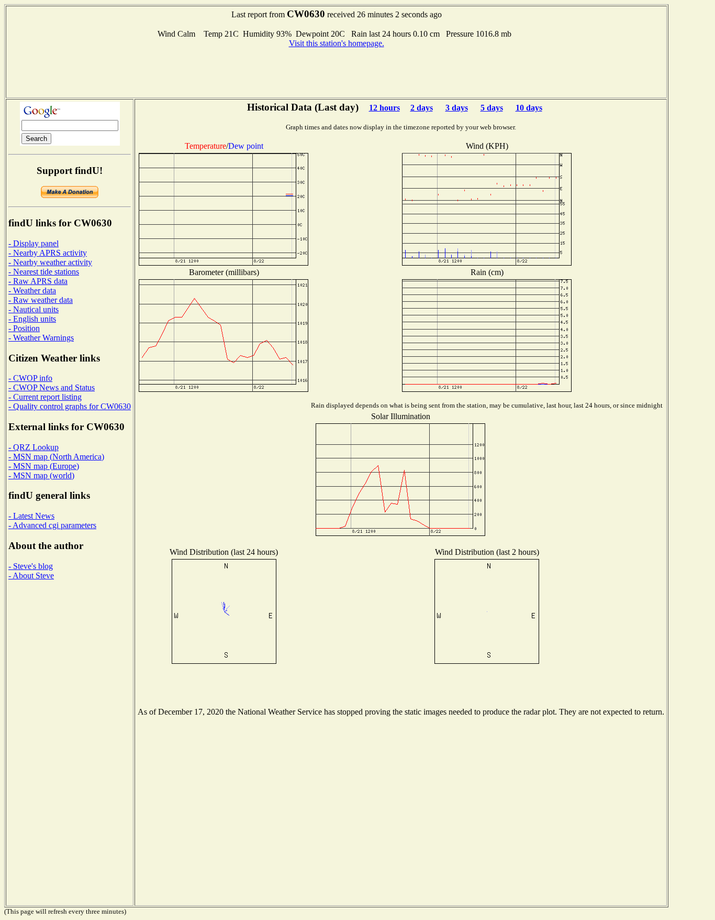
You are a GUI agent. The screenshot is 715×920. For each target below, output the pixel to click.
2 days (421, 107)
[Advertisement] (336, 71)
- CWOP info (30, 378)
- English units (32, 318)
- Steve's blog (30, 566)
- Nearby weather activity (50, 262)
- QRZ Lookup (33, 447)
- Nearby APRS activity (47, 252)
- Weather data (32, 290)
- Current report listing (45, 396)
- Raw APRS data (38, 281)
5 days (492, 107)
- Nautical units (33, 309)
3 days (456, 107)
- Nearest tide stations (43, 271)
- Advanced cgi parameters (52, 525)
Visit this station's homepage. (336, 43)
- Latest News (31, 515)
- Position (24, 328)
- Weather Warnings (41, 337)
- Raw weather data (40, 299)
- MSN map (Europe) (43, 466)
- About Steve (31, 575)
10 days (529, 107)
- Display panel (33, 243)
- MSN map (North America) (56, 456)
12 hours (384, 107)
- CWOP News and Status (51, 387)
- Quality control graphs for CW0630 (69, 406)
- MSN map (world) (41, 475)
